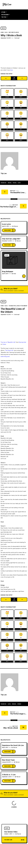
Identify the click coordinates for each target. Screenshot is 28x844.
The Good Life (9, 350)
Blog (3, 28)
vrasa (14, 273)
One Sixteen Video (10, 832)
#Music (14, 704)
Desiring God (22, 342)
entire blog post (5, 356)
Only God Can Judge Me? (11, 239)
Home (2, 32)
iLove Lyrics (6, 224)
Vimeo (4, 344)
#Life (19, 183)
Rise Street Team (8, 760)
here (11, 70)
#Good (14, 183)
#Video (19, 704)
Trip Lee (4, 173)
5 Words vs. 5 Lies (9, 774)
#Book (9, 183)
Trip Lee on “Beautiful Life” (8, 342)
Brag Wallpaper (7, 271)
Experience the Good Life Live (13, 745)
